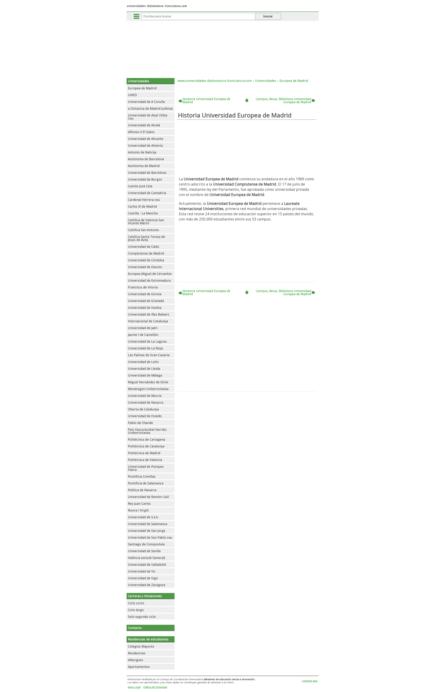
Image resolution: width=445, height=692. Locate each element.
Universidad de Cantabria (147, 193)
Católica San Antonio (143, 230)
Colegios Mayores (141, 646)
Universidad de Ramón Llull (148, 497)
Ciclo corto (136, 603)
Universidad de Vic (142, 571)
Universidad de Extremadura (149, 280)
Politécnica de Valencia (145, 460)
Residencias (136, 653)
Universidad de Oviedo (145, 416)
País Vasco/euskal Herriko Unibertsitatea (147, 431)
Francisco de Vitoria (143, 287)
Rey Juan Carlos (139, 503)
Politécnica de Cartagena (146, 439)
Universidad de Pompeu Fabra (146, 468)
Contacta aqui (309, 680)
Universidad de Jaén (142, 328)
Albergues (135, 660)
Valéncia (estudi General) (146, 558)
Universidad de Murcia (144, 396)
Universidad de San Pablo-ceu (150, 537)
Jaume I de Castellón (143, 335)
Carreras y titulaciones (145, 596)
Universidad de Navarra (145, 402)
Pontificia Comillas (142, 476)
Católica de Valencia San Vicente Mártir (146, 221)
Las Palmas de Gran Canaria (148, 355)
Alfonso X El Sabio (141, 132)
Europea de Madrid (142, 88)
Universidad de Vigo (143, 578)
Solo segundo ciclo (142, 617)
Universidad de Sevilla (144, 551)
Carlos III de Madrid (142, 206)
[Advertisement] (222, 47)
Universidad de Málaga (145, 375)
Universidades (138, 81)
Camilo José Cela (140, 186)
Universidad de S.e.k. (143, 517)
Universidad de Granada (146, 301)
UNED (132, 95)
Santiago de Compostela (146, 544)
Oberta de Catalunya (143, 409)
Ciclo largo (136, 610)
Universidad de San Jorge (146, 531)
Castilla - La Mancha (143, 213)
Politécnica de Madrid (144, 453)
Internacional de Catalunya (148, 321)
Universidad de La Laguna (147, 341)
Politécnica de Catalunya (146, 446)
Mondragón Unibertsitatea (148, 389)
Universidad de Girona (144, 294)
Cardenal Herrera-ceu (144, 200)
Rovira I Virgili (138, 510)
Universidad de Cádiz (143, 246)
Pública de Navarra (142, 490)
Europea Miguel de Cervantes (150, 274)
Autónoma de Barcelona (146, 159)
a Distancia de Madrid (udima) (150, 108)
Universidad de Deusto (145, 267)
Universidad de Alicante (145, 139)
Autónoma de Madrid (144, 166)
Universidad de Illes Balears (148, 314)
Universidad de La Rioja (145, 348)
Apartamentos (139, 667)
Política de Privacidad (155, 687)
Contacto (135, 628)
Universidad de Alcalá (144, 125)
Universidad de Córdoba (146, 260)
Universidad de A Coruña (146, 102)
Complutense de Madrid (146, 253)
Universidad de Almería (145, 145)
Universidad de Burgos (145, 179)
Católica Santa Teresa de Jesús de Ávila (146, 238)
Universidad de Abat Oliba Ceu (147, 116)
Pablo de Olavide (140, 423)
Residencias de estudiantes (148, 639)
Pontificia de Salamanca (145, 483)
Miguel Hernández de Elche (148, 382)
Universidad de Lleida (144, 368)
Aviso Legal (134, 687)
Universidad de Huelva (144, 307)
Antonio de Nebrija (142, 152)
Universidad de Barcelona (147, 172)
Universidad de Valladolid (147, 564)
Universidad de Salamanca (147, 524)
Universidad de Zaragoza (146, 585)
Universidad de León (143, 362)
